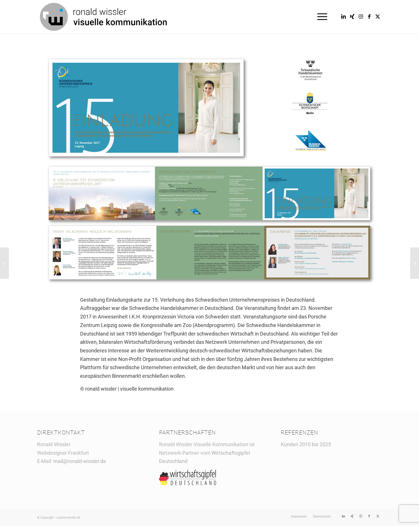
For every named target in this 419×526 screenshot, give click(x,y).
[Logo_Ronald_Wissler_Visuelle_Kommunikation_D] (103, 17)
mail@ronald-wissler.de (79, 461)
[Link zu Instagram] (360, 16)
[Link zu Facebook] (369, 16)
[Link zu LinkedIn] (343, 16)
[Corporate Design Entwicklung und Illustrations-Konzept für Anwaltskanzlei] (4, 263)
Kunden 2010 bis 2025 (306, 444)
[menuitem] (320, 17)
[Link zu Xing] (352, 16)
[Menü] (320, 17)
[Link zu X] (377, 16)
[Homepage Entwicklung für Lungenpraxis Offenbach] (414, 263)
